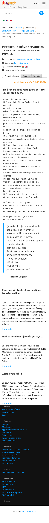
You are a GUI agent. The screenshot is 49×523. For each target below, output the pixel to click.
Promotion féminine (11, 458)
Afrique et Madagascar (12, 492)
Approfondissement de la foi (14, 429)
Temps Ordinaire (21, 63)
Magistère (6, 432)
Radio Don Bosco (28, 511)
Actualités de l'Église (11, 409)
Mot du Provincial (9, 484)
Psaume (26, 76)
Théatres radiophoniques (13, 472)
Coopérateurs (8, 489)
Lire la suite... (7, 329)
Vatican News (8, 412)
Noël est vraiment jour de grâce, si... (22, 336)
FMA (4, 487)
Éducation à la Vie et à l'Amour (15, 449)
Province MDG (8, 481)
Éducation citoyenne (11, 452)
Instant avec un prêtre (11, 438)
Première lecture (12, 76)
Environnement (8, 460)
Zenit (4, 415)
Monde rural (7, 463)
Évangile (36, 76)
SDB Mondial (8, 495)
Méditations (7, 427)
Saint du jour (7, 435)
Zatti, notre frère (12, 373)
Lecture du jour (9, 440)
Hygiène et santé (9, 455)
